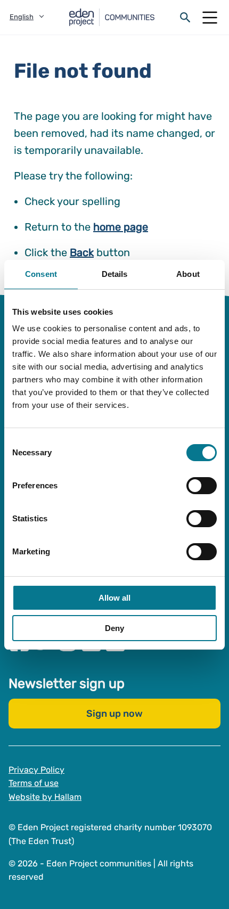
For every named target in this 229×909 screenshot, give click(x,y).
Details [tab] (115, 274)
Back (82, 252)
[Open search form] (185, 17)
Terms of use (34, 783)
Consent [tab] (41, 274)
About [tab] (188, 274)
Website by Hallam (45, 796)
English (22, 17)
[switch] (201, 485)
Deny (114, 628)
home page (120, 226)
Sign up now (114, 713)
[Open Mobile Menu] (210, 17)
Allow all (114, 597)
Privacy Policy (36, 769)
